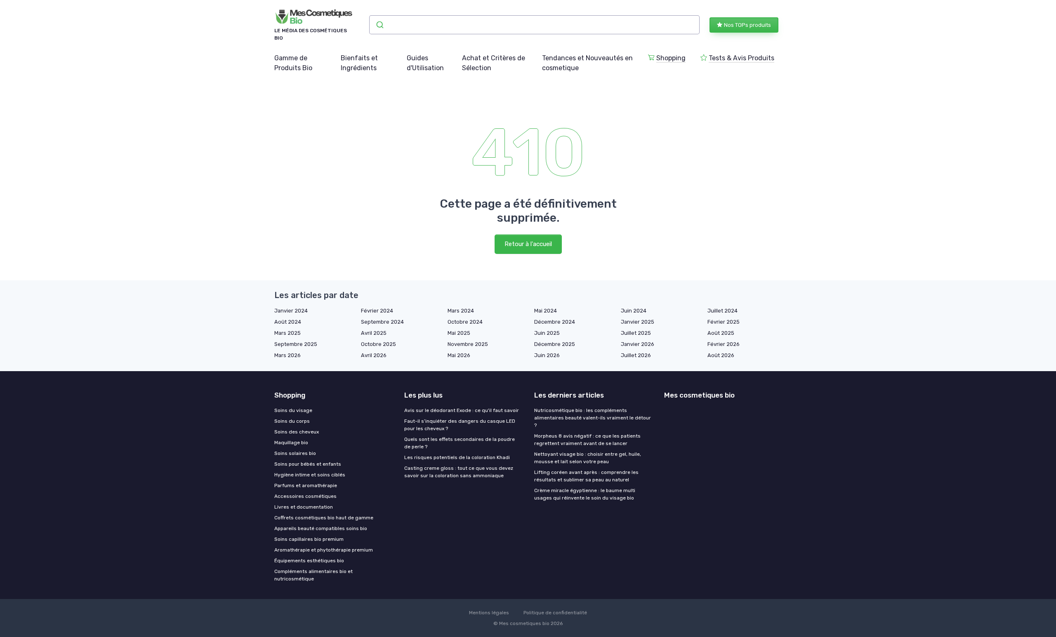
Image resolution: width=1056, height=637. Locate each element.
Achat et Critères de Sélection (493, 63)
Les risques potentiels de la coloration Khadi (457, 457)
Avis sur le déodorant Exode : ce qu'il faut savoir (461, 410)
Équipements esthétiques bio (309, 561)
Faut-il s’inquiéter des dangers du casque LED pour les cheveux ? (459, 424)
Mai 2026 (459, 355)
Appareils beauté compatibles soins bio (320, 528)
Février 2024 (377, 311)
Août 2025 (720, 333)
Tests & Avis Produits (741, 58)
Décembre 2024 (554, 322)
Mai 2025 (459, 333)
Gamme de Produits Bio (293, 63)
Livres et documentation (303, 507)
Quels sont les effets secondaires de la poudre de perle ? (459, 443)
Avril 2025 (374, 333)
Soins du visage (293, 410)
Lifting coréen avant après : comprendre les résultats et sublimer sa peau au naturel (586, 476)
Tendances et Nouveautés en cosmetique (587, 63)
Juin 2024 (633, 311)
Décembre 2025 (554, 344)
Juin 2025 (547, 333)
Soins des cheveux (296, 432)
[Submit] (379, 25)
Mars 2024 (461, 311)
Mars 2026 (287, 355)
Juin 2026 (547, 355)
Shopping (671, 58)
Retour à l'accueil (528, 244)
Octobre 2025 (378, 344)
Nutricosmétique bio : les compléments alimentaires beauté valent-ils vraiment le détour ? (592, 417)
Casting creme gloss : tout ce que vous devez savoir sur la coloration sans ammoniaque (458, 471)
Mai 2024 (545, 311)
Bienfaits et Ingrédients (359, 63)
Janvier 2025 (637, 322)
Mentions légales (489, 613)
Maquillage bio (291, 442)
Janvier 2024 (291, 311)
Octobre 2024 (465, 322)
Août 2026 (720, 355)
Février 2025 (723, 322)
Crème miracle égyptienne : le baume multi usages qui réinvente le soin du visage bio (584, 494)
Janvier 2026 (637, 344)
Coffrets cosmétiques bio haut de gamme (323, 518)
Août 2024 (287, 322)
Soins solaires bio (295, 453)
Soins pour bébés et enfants (307, 464)
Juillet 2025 (636, 333)
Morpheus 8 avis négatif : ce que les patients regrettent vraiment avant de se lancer (587, 439)
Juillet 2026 (636, 355)
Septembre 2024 (382, 322)
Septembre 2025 (295, 344)
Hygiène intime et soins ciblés (309, 475)
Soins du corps (292, 421)
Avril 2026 (374, 355)
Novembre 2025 (468, 344)
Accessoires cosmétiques (305, 496)
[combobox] (534, 24)
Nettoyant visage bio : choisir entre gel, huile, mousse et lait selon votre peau (587, 457)
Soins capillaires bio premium (309, 539)
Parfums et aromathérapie (305, 485)
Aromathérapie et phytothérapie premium (323, 550)
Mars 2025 (287, 333)
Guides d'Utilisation (425, 63)
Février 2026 (723, 344)
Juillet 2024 (722, 311)
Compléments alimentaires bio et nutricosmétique (313, 575)
